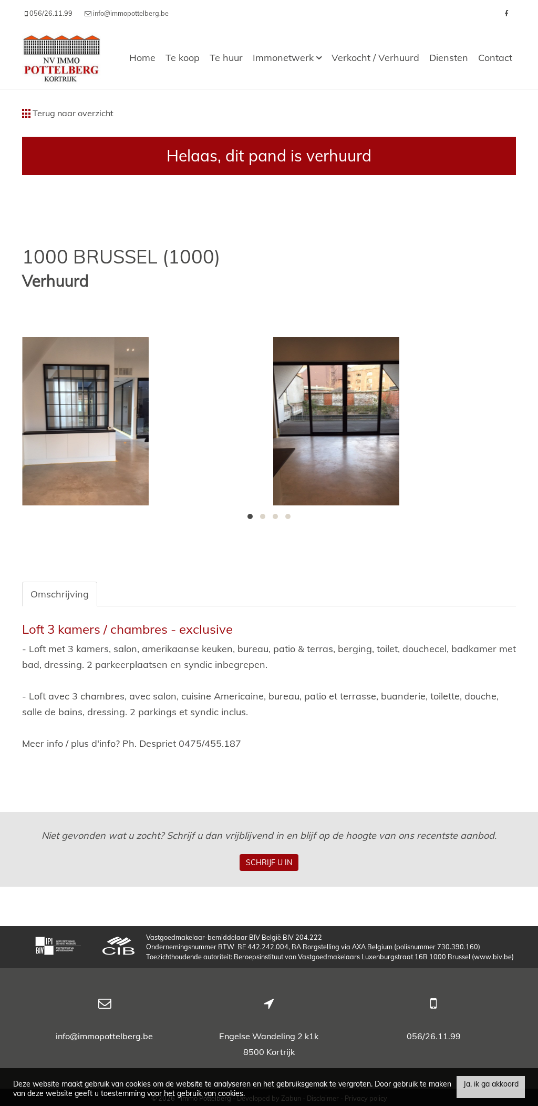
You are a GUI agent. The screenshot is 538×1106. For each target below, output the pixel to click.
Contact (495, 58)
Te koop (182, 58)
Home (142, 58)
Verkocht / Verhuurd (375, 58)
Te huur (226, 58)
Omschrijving (59, 594)
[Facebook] (506, 13)
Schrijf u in (269, 862)
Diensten (448, 58)
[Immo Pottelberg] (61, 58)
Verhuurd (55, 281)
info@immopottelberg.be (104, 1036)
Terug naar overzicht (71, 113)
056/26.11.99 (434, 1036)
